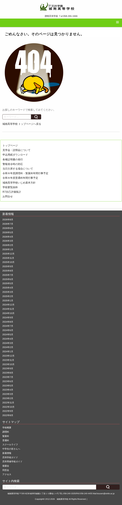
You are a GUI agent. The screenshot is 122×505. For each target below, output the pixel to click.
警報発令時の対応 (13, 164)
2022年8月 (7, 415)
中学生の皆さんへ (11, 449)
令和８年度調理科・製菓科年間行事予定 (25, 173)
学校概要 (6, 427)
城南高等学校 (62, 499)
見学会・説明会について (16, 150)
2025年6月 (7, 279)
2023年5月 (7, 385)
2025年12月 (8, 253)
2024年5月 (7, 334)
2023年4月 (7, 389)
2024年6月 (7, 330)
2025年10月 (8, 262)
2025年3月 (7, 292)
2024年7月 (7, 326)
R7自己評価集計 (12, 192)
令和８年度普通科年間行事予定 (20, 178)
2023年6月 (7, 381)
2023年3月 (7, 394)
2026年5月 (7, 232)
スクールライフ (10, 444)
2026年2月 (7, 245)
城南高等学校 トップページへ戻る (21, 124)
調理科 (5, 432)
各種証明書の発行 (13, 159)
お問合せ (8, 196)
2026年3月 (7, 241)
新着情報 (6, 453)
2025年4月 (7, 287)
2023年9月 (7, 368)
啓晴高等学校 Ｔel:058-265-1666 (61, 16)
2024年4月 (7, 339)
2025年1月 (7, 300)
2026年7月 (7, 224)
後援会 (5, 466)
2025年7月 (7, 275)
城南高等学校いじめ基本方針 (19, 182)
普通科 (5, 440)
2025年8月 (7, 270)
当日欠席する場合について (18, 168)
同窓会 (5, 470)
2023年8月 (7, 372)
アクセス (6, 474)
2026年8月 (7, 219)
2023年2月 (7, 398)
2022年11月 (8, 402)
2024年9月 (7, 317)
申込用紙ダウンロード (15, 154)
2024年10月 (8, 313)
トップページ (10, 145)
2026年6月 (7, 228)
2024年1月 (7, 351)
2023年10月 (8, 364)
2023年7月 (7, 377)
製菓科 (5, 436)
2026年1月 (7, 249)
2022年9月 (7, 411)
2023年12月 (8, 356)
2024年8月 (7, 322)
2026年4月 (7, 236)
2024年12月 (8, 304)
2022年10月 (8, 407)
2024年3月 (7, 343)
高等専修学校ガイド (12, 461)
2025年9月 (7, 266)
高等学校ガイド (10, 457)
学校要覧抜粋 (10, 187)
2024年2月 (7, 347)
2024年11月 (8, 309)
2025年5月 (7, 283)
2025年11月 (8, 258)
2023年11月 (8, 360)
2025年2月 (7, 296)
